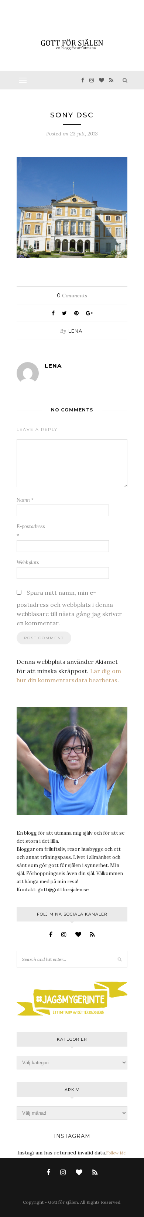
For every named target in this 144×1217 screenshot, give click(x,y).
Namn (25, 500)
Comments (72, 295)
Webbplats (28, 562)
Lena (75, 331)
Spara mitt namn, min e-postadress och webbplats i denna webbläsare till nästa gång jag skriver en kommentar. (69, 608)
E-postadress (31, 531)
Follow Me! (116, 1153)
